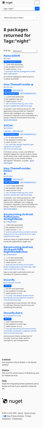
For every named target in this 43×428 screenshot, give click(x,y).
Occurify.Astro (13, 313)
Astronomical (27, 328)
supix (8, 58)
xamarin (27, 232)
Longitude (26, 331)
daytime (26, 144)
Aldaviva (9, 128)
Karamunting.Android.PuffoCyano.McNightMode (19, 216)
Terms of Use (29, 413)
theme (14, 103)
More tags (28, 106)
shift (15, 71)
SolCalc (8, 125)
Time (14, 295)
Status (5, 370)
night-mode (8, 269)
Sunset (12, 333)
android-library (18, 232)
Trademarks (17, 418)
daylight (19, 144)
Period (31, 295)
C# (11, 103)
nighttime (7, 147)
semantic (7, 106)
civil (12, 147)
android (9, 232)
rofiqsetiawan (11, 222)
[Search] (37, 9)
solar (11, 144)
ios (30, 234)
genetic (15, 73)
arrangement (25, 71)
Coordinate (8, 331)
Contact (6, 359)
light (22, 106)
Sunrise (6, 333)
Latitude (33, 331)
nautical (18, 147)
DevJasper (10, 282)
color (26, 103)
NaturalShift (12, 55)
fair (18, 71)
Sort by (7, 50)
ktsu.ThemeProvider (17, 84)
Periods (16, 298)
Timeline (30, 298)
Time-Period (8, 300)
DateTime (22, 298)
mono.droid (19, 234)
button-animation (21, 267)
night (10, 73)
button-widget (9, 267)
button (31, 265)
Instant (19, 295)
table (5, 73)
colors (31, 103)
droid (26, 234)
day (14, 144)
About (20, 413)
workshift (9, 71)
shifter (32, 71)
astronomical (9, 149)
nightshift (7, 236)
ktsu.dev (9, 87)
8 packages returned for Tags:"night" (17, 35)
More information (10, 120)
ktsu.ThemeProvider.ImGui (17, 169)
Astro (34, 328)
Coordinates (17, 331)
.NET (7, 103)
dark (18, 106)
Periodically (8, 298)
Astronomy (17, 328)
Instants (25, 295)
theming (20, 103)
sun (7, 144)
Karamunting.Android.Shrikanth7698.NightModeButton (19, 249)
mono (12, 234)
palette (13, 106)
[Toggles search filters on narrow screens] (37, 18)
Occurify (9, 280)
